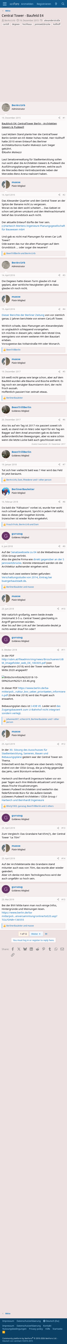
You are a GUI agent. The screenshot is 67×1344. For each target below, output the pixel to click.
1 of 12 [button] (23, 933)
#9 (64, 546)
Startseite (57, 1328)
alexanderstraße (52, 20)
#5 (64, 371)
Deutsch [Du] (52, 1320)
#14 (63, 858)
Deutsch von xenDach (17, 1341)
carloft (6, 24)
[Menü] (5, 4)
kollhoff (56, 24)
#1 (64, 117)
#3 (64, 275)
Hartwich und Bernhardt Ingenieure (23, 800)
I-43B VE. (36, 706)
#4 (64, 309)
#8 (64, 501)
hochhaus (27, 24)
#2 (64, 194)
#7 (64, 464)
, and (22, 524)
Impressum (8, 1320)
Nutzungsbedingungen (14, 1328)
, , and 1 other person (28, 479)
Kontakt (47, 1325)
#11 (63, 649)
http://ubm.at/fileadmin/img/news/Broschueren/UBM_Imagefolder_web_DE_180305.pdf (33, 660)
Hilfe (47, 1328)
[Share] (59, 118)
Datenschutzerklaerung (29, 1320)
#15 (63, 899)
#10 (63, 608)
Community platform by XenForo (29, 1338)
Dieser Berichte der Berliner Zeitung (23, 315)
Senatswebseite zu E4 (23, 552)
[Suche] (63, 4)
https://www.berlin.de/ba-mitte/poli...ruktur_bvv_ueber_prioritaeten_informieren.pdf (33, 691)
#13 (63, 828)
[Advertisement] (33, 64)
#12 (63, 744)
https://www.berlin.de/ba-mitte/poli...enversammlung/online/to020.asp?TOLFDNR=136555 (29, 916)
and (20, 253)
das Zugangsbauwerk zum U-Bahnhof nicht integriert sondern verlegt (31, 709)
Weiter (34, 933)
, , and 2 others (30, 806)
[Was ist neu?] (56, 4)
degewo (16, 24)
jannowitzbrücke (42, 24)
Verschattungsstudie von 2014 (20, 577)
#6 (64, 419)
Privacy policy (36, 1328)
